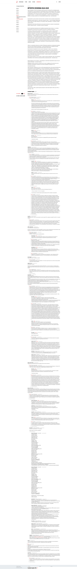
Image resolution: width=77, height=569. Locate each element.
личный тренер (18, 566)
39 (22, 93)
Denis (34, 327)
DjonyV (32, 172)
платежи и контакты (19, 567)
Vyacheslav (29, 552)
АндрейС (31, 535)
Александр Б (33, 259)
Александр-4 (33, 235)
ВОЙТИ (60, 1)
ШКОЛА (30, 1)
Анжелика (38, 354)
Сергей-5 (32, 161)
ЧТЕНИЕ (26, 1)
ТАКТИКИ (33, 1)
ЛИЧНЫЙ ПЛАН (39, 1)
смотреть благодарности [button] (32, 159)
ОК (35, 99)
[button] (35, 91)
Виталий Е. (33, 296)
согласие (29, 566)
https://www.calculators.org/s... (39, 536)
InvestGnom (29, 274)
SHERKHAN (29, 147)
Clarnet (32, 417)
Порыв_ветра (33, 341)
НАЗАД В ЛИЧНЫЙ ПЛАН (20, 6)
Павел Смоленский (30, 362)
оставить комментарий (20, 95)
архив (40, 566)
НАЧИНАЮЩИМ (21, 1)
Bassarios (32, 135)
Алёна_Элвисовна (30, 226)
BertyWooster (33, 247)
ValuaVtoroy (33, 405)
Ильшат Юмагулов (34, 394)
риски (51, 566)
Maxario (32, 99)
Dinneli (32, 187)
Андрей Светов (30, 263)
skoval (29, 540)
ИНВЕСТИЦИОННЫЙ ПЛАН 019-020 (21, 16)
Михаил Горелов (30, 93)
